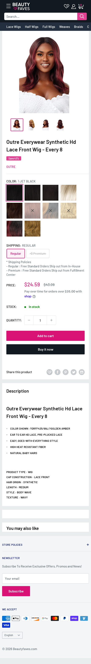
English (8, 635)
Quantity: (14, 320)
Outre (10, 167)
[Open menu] (10, 6)
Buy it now (45, 349)
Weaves (64, 27)
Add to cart (45, 336)
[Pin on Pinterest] (66, 372)
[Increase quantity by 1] (51, 320)
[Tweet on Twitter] (74, 372)
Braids (78, 27)
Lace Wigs (13, 27)
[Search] (82, 16)
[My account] (74, 6)
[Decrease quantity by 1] (29, 320)
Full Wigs (49, 27)
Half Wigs (31, 27)
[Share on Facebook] (58, 372)
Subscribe (16, 591)
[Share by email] (82, 372)
